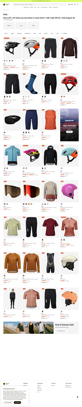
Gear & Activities (44, 7)
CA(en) (71, 4)
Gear (24, 391)
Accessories (25, 388)
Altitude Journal (68, 387)
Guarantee (39, 390)
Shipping (39, 385)
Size (40, 33)
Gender (12, 33)
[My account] (75, 4)
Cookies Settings (7, 402)
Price (52, 33)
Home (4, 9)
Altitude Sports (68, 385)
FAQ (38, 391)
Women (31, 7)
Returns (38, 387)
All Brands (25, 385)
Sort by (6, 33)
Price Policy (39, 388)
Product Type (27, 33)
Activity (45, 33)
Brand (34, 33)
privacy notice (19, 399)
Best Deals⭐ (55, 7)
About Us (53, 385)
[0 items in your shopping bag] (77, 4)
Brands (50, 7)
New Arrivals (26, 7)
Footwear (25, 390)
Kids (38, 7)
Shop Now (69, 131)
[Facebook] (77, 397)
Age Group (19, 33)
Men (35, 7)
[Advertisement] (23, 360)
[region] (15, 396)
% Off (57, 33)
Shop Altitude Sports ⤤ (61, 330)
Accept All (17, 402)
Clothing (24, 387)
